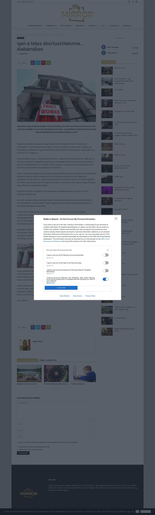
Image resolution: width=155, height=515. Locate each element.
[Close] (117, 219)
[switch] (106, 255)
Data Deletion (65, 296)
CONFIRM (61, 288)
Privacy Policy (90, 296)
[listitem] (77, 250)
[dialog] (77, 257)
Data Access (77, 296)
